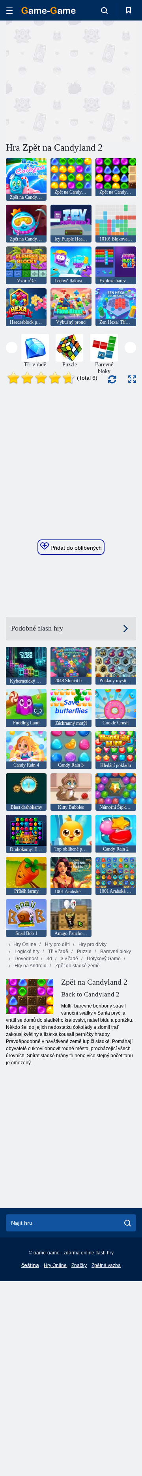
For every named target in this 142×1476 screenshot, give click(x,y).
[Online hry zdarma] (48, 10)
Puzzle (84, 951)
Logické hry (26, 951)
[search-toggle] (104, 10)
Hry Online (24, 944)
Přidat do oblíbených (75, 548)
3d (48, 958)
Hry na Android (30, 965)
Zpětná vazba (106, 1265)
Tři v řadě (57, 951)
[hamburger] (9, 10)
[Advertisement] (106, 80)
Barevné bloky (115, 951)
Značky (79, 1265)
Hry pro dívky (91, 944)
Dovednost (25, 958)
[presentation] (11, 347)
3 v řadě (69, 958)
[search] (127, 1223)
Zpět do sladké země (77, 965)
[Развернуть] (132, 379)
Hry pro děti (57, 944)
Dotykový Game (103, 958)
